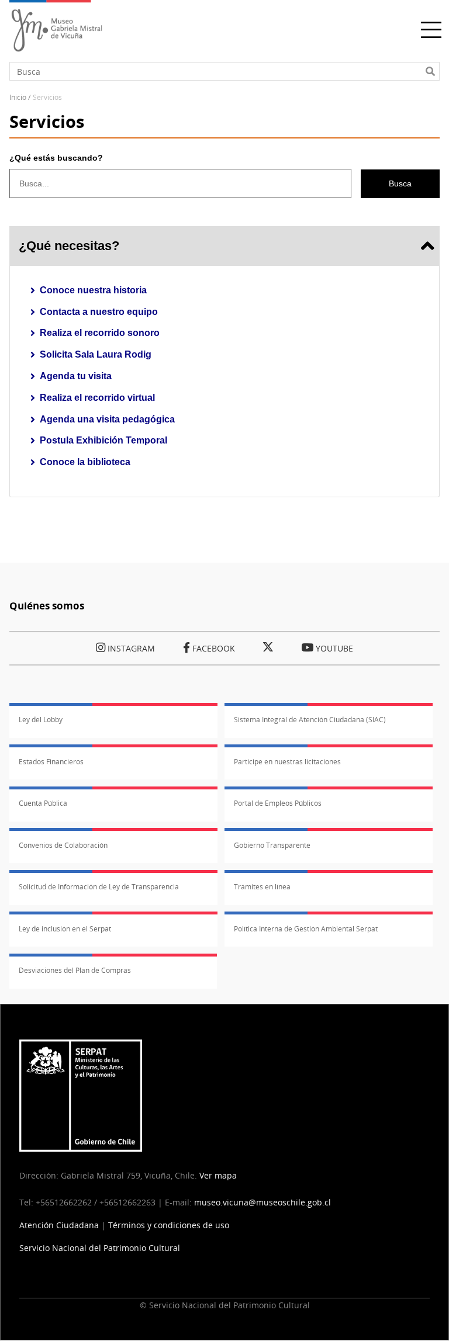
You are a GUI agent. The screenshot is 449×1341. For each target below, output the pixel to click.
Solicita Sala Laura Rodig (95, 354)
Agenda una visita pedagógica (107, 419)
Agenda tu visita (76, 376)
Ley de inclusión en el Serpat (65, 928)
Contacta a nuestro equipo (99, 312)
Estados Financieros (51, 761)
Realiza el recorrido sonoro (100, 333)
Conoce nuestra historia (93, 290)
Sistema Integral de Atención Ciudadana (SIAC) (310, 719)
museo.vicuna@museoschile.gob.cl (262, 1202)
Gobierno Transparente (272, 845)
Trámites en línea (262, 886)
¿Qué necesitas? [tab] (69, 245)
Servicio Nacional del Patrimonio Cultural (99, 1247)
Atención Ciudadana (59, 1225)
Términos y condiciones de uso (168, 1225)
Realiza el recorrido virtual (97, 398)
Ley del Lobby (41, 719)
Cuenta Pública (43, 803)
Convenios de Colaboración (63, 845)
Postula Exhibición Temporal (103, 440)
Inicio (17, 97)
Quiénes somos (46, 605)
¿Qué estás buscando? (56, 157)
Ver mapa (218, 1175)
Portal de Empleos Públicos (278, 803)
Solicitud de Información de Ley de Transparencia (99, 886)
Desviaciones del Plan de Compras (75, 970)
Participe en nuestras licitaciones (287, 761)
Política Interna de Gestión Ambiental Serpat (306, 928)
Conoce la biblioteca (85, 462)
